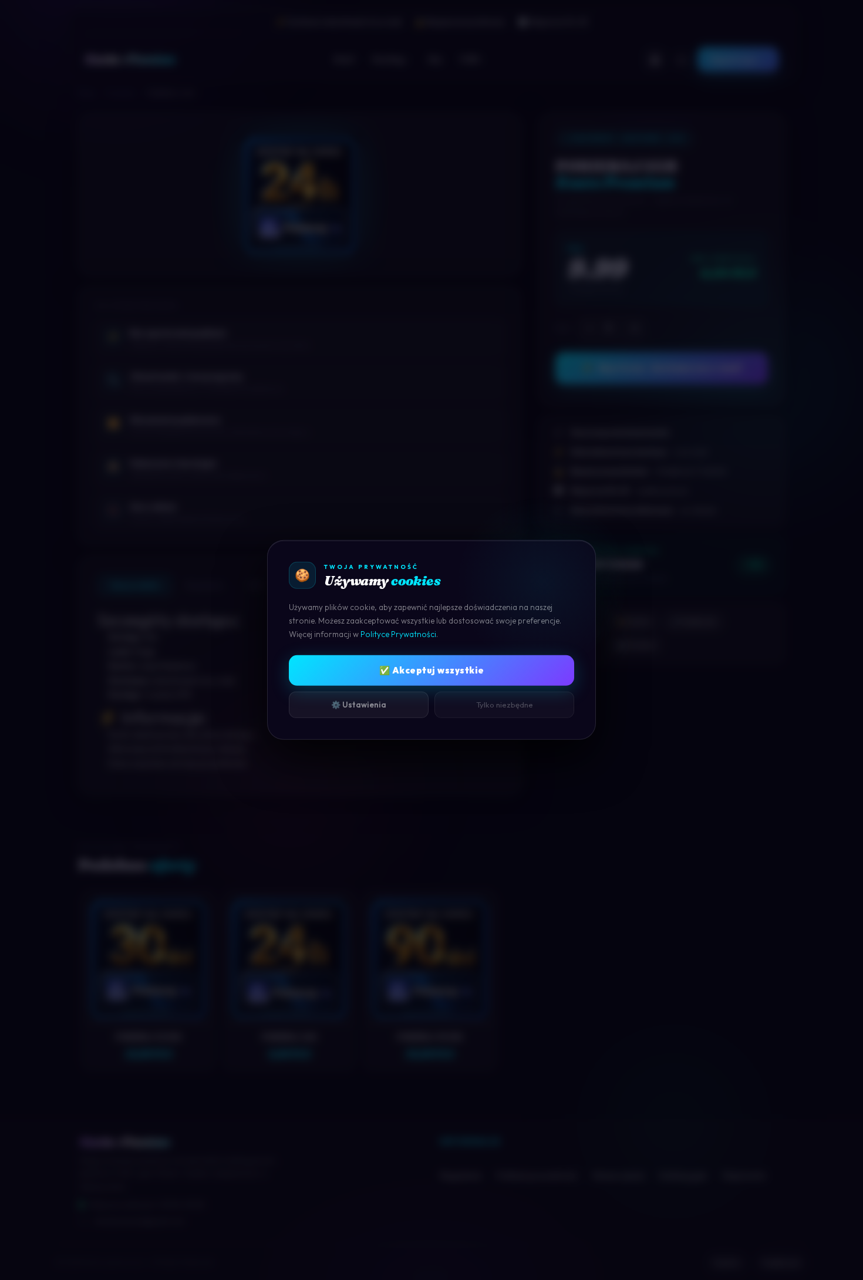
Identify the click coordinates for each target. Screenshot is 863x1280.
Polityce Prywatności (398, 634)
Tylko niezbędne (504, 704)
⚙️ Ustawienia (358, 704)
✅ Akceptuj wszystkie (431, 669)
